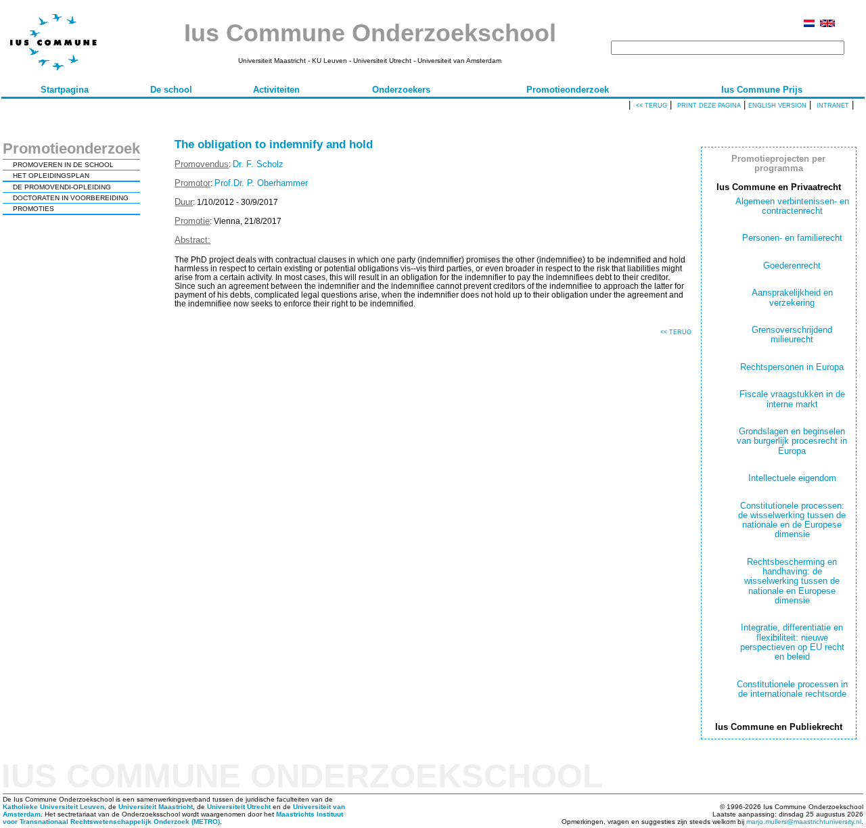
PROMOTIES (33, 208)
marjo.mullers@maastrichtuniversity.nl (803, 821)
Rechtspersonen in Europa (792, 367)
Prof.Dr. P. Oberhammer (261, 183)
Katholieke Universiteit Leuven (53, 806)
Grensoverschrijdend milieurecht (792, 334)
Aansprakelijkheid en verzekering (792, 297)
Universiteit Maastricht (155, 806)
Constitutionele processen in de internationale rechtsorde (792, 689)
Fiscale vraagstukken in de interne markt (792, 399)
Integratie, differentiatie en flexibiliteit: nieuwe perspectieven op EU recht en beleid (792, 642)
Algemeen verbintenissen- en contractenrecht (792, 206)
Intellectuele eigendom (792, 478)
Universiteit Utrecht (239, 806)
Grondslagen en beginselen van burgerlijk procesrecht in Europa (792, 441)
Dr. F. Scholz (258, 164)
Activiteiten (276, 90)
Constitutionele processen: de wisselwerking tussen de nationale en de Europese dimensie (792, 520)
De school (171, 90)
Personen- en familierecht (792, 238)
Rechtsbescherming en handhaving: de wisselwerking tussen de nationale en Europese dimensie (792, 581)
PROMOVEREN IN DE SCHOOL (63, 164)
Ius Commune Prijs (761, 90)
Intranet (833, 105)
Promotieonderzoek (567, 90)
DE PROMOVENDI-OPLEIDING (62, 187)
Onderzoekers (401, 90)
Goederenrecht (792, 265)
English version (777, 105)
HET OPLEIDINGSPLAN (51, 175)
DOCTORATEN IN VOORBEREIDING (71, 198)
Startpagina (65, 90)
